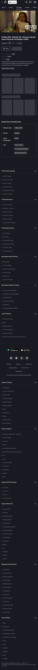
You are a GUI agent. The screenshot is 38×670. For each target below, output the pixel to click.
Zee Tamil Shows (7, 248)
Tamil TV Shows (7, 184)
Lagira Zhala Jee (7, 298)
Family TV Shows (7, 212)
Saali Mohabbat (7, 438)
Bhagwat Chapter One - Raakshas (12, 435)
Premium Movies (6, 429)
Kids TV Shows (7, 424)
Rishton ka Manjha (8, 320)
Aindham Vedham (8, 531)
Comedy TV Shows (8, 216)
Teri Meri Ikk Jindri (8, 280)
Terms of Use (24, 368)
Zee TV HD (6, 492)
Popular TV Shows (7, 383)
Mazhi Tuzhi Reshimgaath (10, 291)
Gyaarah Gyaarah (8, 517)
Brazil (4, 656)
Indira (4, 417)
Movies (27, 7)
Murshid (5, 513)
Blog (4, 624)
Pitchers (5, 559)
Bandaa (5, 474)
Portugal (5, 659)
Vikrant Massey (7, 574)
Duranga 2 (6, 542)
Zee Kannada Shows (8, 245)
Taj (3, 549)
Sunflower (5, 552)
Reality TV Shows (7, 220)
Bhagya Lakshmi (7, 327)
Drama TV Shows (7, 205)
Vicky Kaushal (6, 591)
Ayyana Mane (6, 510)
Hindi (13, 53)
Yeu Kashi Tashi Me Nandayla (11, 295)
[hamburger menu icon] (34, 2)
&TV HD (5, 495)
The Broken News (7, 534)
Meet (4, 323)
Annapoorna (6, 413)
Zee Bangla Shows (8, 252)
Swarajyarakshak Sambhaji (10, 309)
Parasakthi (6, 470)
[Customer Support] (30, 2)
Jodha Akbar (6, 262)
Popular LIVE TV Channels (9, 482)
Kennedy (5, 442)
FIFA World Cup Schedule (9, 638)
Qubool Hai (6, 277)
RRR (4, 477)
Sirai (4, 460)
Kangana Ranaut (7, 609)
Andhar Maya (6, 524)
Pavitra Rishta (6, 273)
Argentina (5, 648)
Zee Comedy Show (8, 330)
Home (3, 7)
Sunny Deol (6, 595)
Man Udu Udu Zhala (8, 302)
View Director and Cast (8, 67)
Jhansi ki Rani (6, 395)
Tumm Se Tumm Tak (8, 392)
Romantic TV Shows (8, 209)
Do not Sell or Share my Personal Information (18, 376)
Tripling (5, 556)
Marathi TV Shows (8, 180)
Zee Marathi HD (7, 499)
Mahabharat (6, 388)
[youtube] (26, 359)
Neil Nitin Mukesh (7, 599)
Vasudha (4, 42)
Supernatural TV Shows (9, 223)
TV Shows (19, 7)
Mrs (4, 456)
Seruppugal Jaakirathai (9, 527)
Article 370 (6, 467)
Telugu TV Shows (7, 187)
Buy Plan (13, 2)
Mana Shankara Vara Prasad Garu (12, 452)
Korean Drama (7, 420)
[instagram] (16, 359)
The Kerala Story (7, 463)
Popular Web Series (7, 504)
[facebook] (10, 359)
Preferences (18, 372)
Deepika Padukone (8, 577)
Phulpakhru (6, 305)
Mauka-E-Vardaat (7, 334)
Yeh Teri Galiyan (7, 266)
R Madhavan (6, 570)
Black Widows (6, 538)
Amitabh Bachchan (8, 606)
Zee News (5, 488)
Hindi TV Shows (7, 177)
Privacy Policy (12, 368)
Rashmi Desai (6, 613)
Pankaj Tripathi (7, 588)
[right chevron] (4, 85)
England (5, 652)
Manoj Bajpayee (7, 584)
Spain (4, 645)
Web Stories (6, 627)
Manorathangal (7, 520)
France (5, 641)
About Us (17, 365)
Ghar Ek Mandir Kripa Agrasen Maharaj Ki (14, 337)
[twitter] (21, 359)
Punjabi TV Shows (7, 195)
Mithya (5, 545)
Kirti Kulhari (6, 602)
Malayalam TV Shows (8, 191)
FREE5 (34, 7)
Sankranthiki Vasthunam (9, 449)
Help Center (28, 365)
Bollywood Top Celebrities (9, 564)
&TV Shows (6, 237)
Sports (11, 7)
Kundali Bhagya (7, 403)
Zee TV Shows (6, 234)
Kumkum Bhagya (7, 399)
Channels (7, 365)
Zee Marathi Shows (8, 241)
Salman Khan (6, 581)
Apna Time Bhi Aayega (9, 270)
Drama (8, 58)
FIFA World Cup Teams (9, 634)
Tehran (5, 445)
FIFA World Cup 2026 (8, 631)
